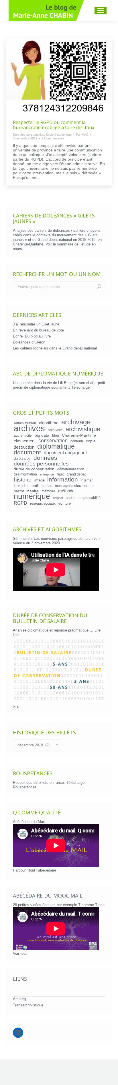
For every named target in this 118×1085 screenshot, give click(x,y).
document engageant (65, 452)
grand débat (76, 474)
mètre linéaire (26, 491)
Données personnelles (28, 134)
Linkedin (20, 485)
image (39, 480)
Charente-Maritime (79, 435)
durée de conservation (34, 469)
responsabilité (89, 497)
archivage (76, 422)
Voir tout (20, 953)
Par (82, 134)
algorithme (48, 423)
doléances (22, 458)
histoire (23, 479)
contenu (76, 441)
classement (25, 441)
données (45, 457)
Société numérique (59, 134)
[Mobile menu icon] (101, 10)
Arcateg (19, 999)
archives (29, 428)
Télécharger (81, 387)
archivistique (83, 429)
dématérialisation (70, 469)
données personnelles (41, 463)
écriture (64, 503)
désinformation (25, 474)
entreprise (47, 474)
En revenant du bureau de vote (38, 330)
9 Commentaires (53, 138)
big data (42, 435)
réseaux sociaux (43, 503)
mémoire (48, 491)
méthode (66, 491)
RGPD (20, 503)
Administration (25, 423)
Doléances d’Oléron (29, 342)
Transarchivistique (28, 1005)
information (62, 479)
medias (46, 485)
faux (60, 474)
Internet (87, 480)
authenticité (23, 435)
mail (34, 485)
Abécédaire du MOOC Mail (47, 895)
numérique (32, 496)
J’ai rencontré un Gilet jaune (36, 324)
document (27, 452)
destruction (24, 447)
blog (55, 435)
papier (71, 497)
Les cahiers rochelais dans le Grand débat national (55, 348)
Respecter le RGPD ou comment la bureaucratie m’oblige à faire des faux (53, 125)
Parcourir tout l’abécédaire (34, 870)
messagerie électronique (74, 485)
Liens (20, 979)
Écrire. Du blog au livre (32, 336)
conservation (53, 440)
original (58, 497)
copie (91, 441)
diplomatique (56, 446)
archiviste (55, 430)
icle (16, 707)
